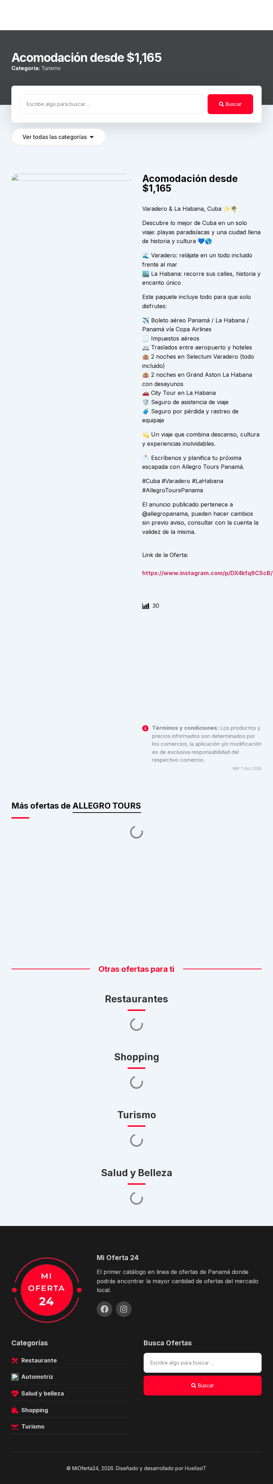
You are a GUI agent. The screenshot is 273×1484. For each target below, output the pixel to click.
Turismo (51, 68)
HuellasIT (196, 1468)
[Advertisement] (202, 671)
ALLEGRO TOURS (107, 806)
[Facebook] (104, 1309)
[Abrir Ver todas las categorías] (92, 137)
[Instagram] (124, 1309)
